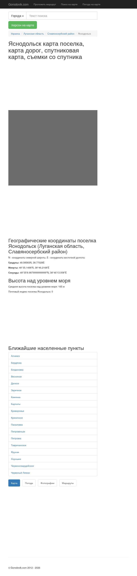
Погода (29, 483)
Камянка (15, 397)
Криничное (17, 417)
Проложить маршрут (45, 4)
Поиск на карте (69, 4)
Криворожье (17, 410)
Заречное (16, 390)
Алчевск (15, 355)
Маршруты (68, 483)
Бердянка (16, 362)
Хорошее (16, 459)
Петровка (16, 438)
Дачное (15, 383)
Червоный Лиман (20, 472)
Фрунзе (15, 452)
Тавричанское (18, 445)
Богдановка (17, 369)
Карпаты (15, 404)
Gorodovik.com (18, 4)
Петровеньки (18, 431)
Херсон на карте (22, 25)
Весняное (16, 376)
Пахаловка (17, 424)
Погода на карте (91, 4)
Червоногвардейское (22, 465)
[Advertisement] (52, 85)
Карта (14, 483)
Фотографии (47, 483)
